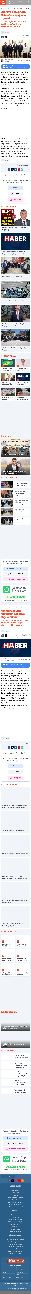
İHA (9, 659)
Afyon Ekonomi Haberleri (15, 1202)
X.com (17, 194)
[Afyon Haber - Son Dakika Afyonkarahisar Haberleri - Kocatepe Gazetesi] (15, 1261)
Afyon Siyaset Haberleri (15, 1200)
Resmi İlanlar (15, 1193)
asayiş (7, 631)
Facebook (16, 188)
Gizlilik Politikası (20, 1270)
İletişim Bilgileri (20, 1277)
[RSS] (22, 1180)
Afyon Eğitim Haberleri (15, 1219)
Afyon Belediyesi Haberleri (15, 1242)
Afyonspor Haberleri (15, 1204)
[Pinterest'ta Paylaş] (19, 169)
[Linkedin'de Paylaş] (15, 169)
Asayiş (9, 607)
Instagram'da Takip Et (17, 579)
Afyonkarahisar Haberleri (15, 1251)
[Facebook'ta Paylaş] (2, 37)
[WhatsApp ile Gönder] (22, 169)
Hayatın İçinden (15, 1224)
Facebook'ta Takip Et (16, 569)
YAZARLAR (7, 1176)
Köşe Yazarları (15, 1190)
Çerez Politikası (20, 1272)
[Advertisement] (15, 124)
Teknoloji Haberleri (15, 1231)
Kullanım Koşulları (7, 1277)
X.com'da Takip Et (16, 574)
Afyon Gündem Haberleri (15, 1197)
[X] (12, 1180)
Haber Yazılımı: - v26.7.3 (15, 1289)
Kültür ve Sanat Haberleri (15, 1222)
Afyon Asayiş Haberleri (15, 1207)
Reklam (5, 1275)
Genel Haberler (15, 1215)
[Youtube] (19, 1180)
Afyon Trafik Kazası (15, 1244)
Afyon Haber (16, 1249)
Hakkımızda (6, 1270)
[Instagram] (16, 1180)
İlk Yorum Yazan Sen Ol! (17, 175)
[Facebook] (9, 1180)
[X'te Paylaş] (6, 37)
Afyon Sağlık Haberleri (16, 1217)
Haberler (3, 8)
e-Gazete (15, 1195)
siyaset (7, 32)
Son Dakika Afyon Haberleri (15, 1239)
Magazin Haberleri (15, 1229)
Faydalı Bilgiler (15, 1227)
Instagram (17, 199)
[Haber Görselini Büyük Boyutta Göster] (15, 49)
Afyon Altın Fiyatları (15, 1253)
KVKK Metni (19, 1275)
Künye (4, 1272)
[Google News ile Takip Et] (26, 60)
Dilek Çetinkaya (9, 60)
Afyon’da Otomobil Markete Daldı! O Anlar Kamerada (18, 3)
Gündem (10, 8)
